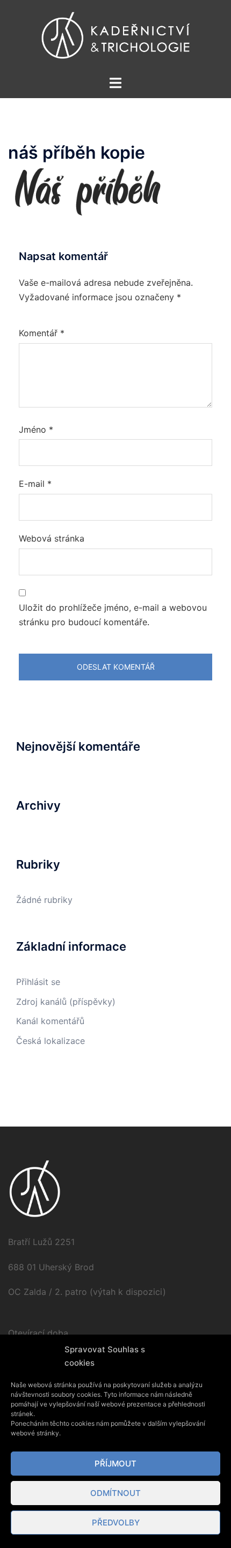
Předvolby (116, 1522)
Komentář (41, 333)
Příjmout (115, 1463)
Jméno (36, 429)
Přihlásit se (38, 981)
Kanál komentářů (50, 1021)
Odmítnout (115, 1493)
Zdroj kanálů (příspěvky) (66, 1001)
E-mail (35, 483)
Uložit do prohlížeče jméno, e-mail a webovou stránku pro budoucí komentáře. (113, 614)
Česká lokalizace (50, 1040)
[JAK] (115, 36)
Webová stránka (51, 538)
